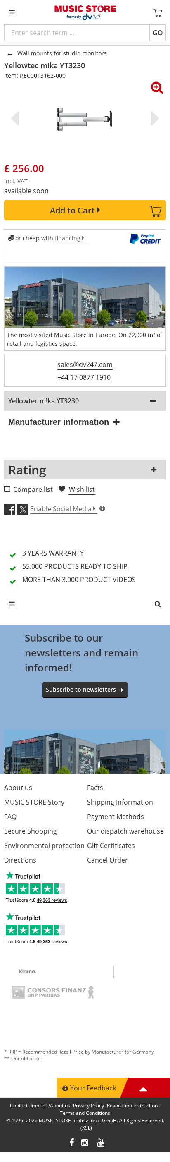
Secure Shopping (30, 831)
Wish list (82, 489)
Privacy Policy (88, 1105)
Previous (16, 118)
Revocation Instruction (132, 1105)
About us (18, 787)
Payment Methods (115, 816)
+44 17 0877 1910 (84, 377)
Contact (19, 1105)
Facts (95, 787)
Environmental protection (44, 845)
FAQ (10, 816)
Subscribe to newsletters (81, 689)
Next (153, 118)
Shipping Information (120, 802)
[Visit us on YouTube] (101, 1143)
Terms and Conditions (85, 1112)
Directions (20, 860)
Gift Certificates (111, 845)
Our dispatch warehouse (125, 831)
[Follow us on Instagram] (85, 1143)
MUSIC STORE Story (34, 802)
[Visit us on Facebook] (72, 1143)
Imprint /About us (50, 1105)
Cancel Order (107, 860)
